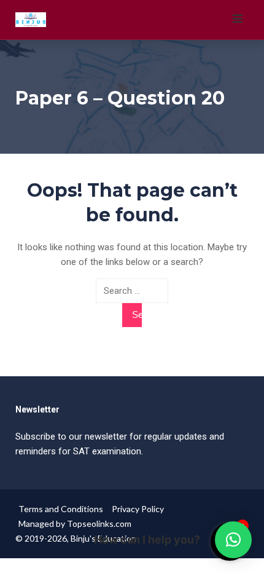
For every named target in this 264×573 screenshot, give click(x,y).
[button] (233, 539)
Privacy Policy (138, 509)
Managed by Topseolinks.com (74, 523)
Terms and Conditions (60, 509)
